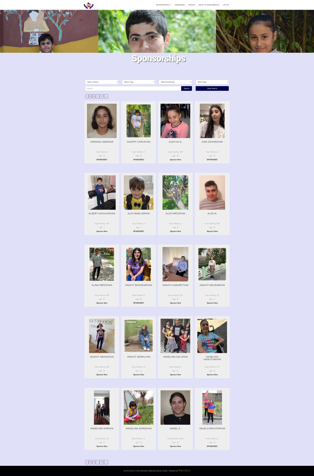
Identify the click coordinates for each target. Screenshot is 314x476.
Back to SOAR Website (209, 5)
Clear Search (212, 88)
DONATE (191, 5)
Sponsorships (163, 5)
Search (186, 88)
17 (102, 96)
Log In (226, 5)
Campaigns (180, 5)
